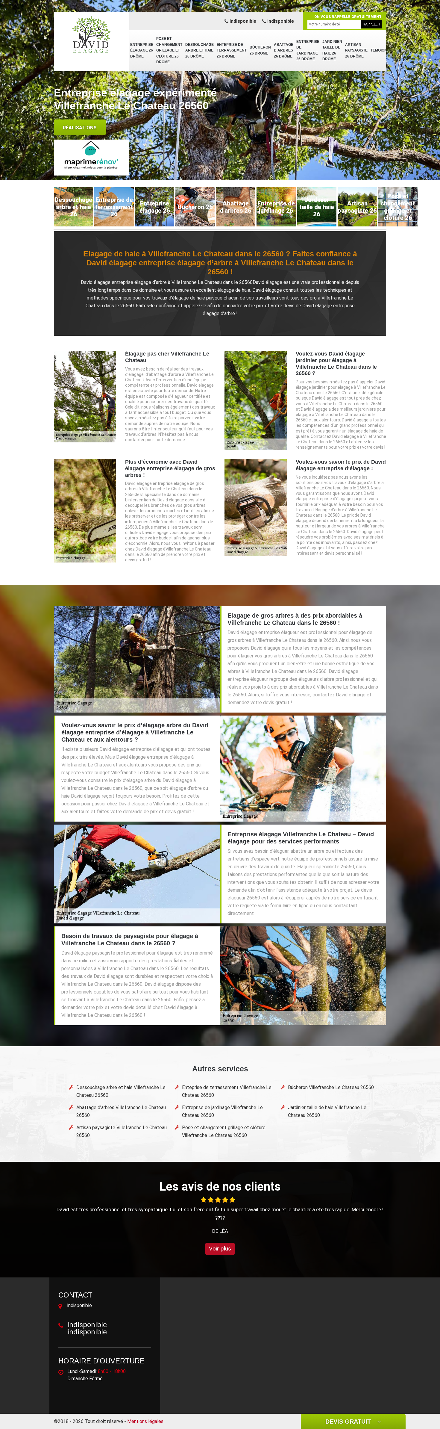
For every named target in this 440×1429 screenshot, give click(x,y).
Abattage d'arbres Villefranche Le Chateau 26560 (121, 1111)
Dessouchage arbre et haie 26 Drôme (199, 50)
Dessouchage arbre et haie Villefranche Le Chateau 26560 (121, 1091)
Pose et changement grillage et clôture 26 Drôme (169, 50)
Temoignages (384, 50)
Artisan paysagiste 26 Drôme (356, 50)
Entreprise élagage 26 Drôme (141, 50)
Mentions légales (145, 1421)
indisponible (242, 21)
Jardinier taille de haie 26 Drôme (332, 50)
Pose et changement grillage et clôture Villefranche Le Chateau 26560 (223, 1131)
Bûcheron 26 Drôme (260, 50)
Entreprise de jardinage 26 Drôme (307, 50)
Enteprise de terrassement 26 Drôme (232, 50)
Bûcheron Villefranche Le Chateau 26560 (331, 1087)
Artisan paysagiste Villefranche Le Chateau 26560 (121, 1131)
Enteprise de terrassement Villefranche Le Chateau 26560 (226, 1091)
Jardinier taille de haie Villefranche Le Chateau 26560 (327, 1111)
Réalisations (80, 128)
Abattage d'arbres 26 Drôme (283, 50)
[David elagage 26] (91, 34)
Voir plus (220, 1248)
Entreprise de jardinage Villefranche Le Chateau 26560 (222, 1111)
